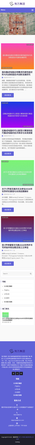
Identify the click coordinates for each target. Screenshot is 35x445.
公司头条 (6, 294)
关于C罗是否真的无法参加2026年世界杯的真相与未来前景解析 (17, 190)
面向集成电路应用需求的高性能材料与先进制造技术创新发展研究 (17, 73)
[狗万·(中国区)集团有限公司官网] (17, 4)
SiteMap (17, 442)
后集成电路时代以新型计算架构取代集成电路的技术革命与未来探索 (17, 131)
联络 (8, 302)
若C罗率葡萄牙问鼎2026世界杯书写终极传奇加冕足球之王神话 (17, 246)
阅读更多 (7, 95)
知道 (8, 286)
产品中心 (6, 290)
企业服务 (6, 298)
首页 (14, 25)
